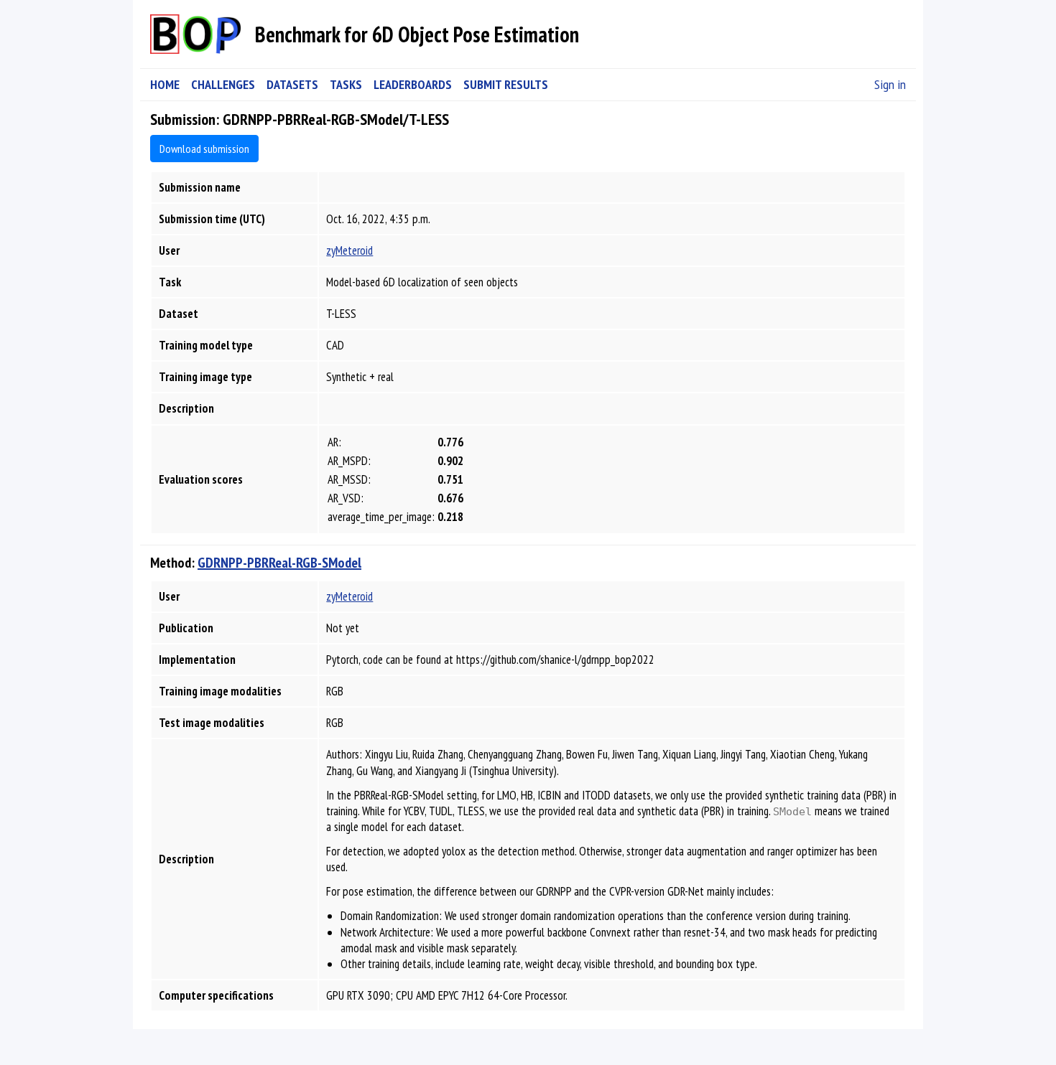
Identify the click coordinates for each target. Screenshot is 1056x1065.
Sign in (890, 84)
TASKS (346, 84)
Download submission (204, 148)
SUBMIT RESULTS (505, 84)
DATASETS (292, 84)
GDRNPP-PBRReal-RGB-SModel (279, 562)
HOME (165, 84)
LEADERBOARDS (413, 84)
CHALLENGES (223, 84)
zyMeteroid (349, 250)
